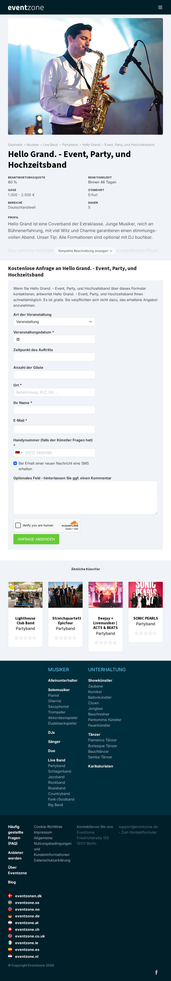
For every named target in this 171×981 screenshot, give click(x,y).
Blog (12, 882)
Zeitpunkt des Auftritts (33, 350)
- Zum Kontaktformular (138, 832)
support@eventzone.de (138, 826)
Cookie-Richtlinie (48, 826)
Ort (17, 385)
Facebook (156, 972)
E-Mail (20, 420)
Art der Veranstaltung (32, 314)
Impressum (43, 832)
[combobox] (54, 392)
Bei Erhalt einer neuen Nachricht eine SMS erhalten (54, 466)
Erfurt (93, 195)
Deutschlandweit (22, 207)
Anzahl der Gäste (28, 367)
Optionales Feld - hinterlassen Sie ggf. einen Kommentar (62, 478)
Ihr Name (22, 402)
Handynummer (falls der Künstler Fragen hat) (53, 443)
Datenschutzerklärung (52, 860)
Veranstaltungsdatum (33, 332)
